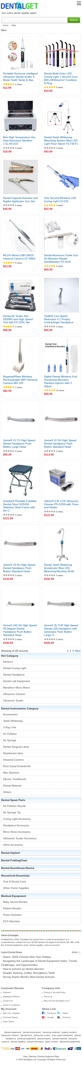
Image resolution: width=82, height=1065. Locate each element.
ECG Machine (11, 921)
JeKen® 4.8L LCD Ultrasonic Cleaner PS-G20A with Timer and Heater (61, 504)
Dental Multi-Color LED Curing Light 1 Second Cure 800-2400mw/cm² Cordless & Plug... (61, 78)
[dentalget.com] (19, 10)
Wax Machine (11, 772)
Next (77, 650)
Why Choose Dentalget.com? (57, 1001)
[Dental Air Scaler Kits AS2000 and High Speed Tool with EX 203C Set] (20, 295)
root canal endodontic (62, 1035)
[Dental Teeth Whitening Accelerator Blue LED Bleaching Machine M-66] (61, 544)
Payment (7, 992)
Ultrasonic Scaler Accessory (19, 838)
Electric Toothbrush (14, 779)
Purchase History (10, 1017)
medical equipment (26, 1038)
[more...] (76, 952)
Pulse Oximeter (12, 914)
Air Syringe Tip (12, 812)
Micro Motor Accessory (17, 831)
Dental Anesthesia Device (17, 868)
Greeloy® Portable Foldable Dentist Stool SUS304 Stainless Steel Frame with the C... (20, 505)
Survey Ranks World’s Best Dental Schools (28, 976)
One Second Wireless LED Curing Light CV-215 (60, 199)
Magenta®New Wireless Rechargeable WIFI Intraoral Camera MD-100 (20, 380)
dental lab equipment (69, 1041)
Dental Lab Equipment (16, 681)
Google (50, 1017)
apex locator (51, 1041)
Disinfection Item (13, 753)
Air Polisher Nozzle (14, 805)
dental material (59, 1038)
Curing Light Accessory (17, 818)
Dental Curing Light (14, 668)
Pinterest (66, 1017)
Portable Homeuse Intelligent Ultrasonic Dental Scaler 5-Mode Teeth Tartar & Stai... (20, 76)
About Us (48, 997)
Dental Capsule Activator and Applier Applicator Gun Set (20, 199)
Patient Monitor (12, 908)
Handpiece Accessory (16, 825)
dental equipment (13, 1032)
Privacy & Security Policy (54, 992)
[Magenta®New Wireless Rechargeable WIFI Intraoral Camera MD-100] (20, 355)
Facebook (51, 1013)
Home (5, 25)
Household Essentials (15, 875)
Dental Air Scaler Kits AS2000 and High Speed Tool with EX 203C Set (18, 319)
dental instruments (31, 1032)
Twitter (65, 1013)
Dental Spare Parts (13, 800)
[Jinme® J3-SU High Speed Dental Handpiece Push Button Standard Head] (20, 544)
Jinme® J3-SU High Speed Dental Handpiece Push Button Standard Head (19, 568)
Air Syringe (9, 740)
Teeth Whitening (13, 720)
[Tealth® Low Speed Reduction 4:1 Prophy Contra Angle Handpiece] (61, 295)
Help (25, 1056)
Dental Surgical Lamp (16, 746)
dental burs (26, 1035)
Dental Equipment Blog (48, 1056)
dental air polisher (51, 1032)
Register (16, 1013)
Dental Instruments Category (20, 708)
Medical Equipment (13, 895)
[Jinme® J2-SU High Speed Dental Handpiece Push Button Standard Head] (61, 419)
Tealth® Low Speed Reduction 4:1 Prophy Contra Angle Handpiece (58, 319)
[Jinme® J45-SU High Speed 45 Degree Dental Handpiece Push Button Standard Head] (20, 604)
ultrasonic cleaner (10, 1035)
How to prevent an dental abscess (23, 968)
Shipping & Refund (11, 997)
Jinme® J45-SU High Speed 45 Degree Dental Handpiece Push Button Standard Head (20, 630)
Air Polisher (10, 733)
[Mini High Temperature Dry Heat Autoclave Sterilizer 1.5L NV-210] (20, 116)
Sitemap (32, 1056)
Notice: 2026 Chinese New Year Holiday (27, 956)
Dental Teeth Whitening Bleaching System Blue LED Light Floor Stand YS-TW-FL (61, 140)
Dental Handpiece (14, 674)
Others (7, 792)
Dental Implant (10, 852)
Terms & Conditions (11, 1005)
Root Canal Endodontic (17, 766)
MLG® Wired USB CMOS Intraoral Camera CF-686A (19, 257)
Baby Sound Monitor (15, 901)
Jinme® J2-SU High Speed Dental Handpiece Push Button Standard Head (60, 443)
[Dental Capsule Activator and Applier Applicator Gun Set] (20, 177)
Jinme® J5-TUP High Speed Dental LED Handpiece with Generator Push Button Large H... (61, 630)
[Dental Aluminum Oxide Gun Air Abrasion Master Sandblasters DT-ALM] (61, 234)
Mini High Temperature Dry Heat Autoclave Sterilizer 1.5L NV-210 (19, 140)
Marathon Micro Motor (16, 687)
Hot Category (9, 655)
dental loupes (44, 1038)
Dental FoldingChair (14, 860)
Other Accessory (13, 844)
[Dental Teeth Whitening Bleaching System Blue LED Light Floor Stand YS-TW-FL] (61, 116)
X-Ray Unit (9, 727)
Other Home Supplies (16, 887)
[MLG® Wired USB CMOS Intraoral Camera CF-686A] (20, 234)
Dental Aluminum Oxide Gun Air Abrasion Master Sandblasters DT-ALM (61, 258)
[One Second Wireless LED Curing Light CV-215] (61, 177)
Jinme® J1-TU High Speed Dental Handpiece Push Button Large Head (19, 443)
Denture (8, 661)
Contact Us (8, 1001)
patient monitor (69, 1032)
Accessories (10, 714)
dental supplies (18, 1041)
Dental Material (12, 785)
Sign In (6, 1013)
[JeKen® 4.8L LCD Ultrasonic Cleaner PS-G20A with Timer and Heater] (61, 480)
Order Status (8, 1021)
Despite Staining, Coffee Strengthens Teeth (29, 972)
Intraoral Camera (13, 759)
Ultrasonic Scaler (13, 700)
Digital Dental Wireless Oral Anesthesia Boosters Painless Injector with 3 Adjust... (60, 381)
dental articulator (35, 1041)
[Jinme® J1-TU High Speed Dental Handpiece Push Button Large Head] (20, 419)
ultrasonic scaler (42, 1035)
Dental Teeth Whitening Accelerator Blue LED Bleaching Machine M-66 (59, 568)
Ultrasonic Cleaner (14, 694)
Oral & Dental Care (14, 881)
